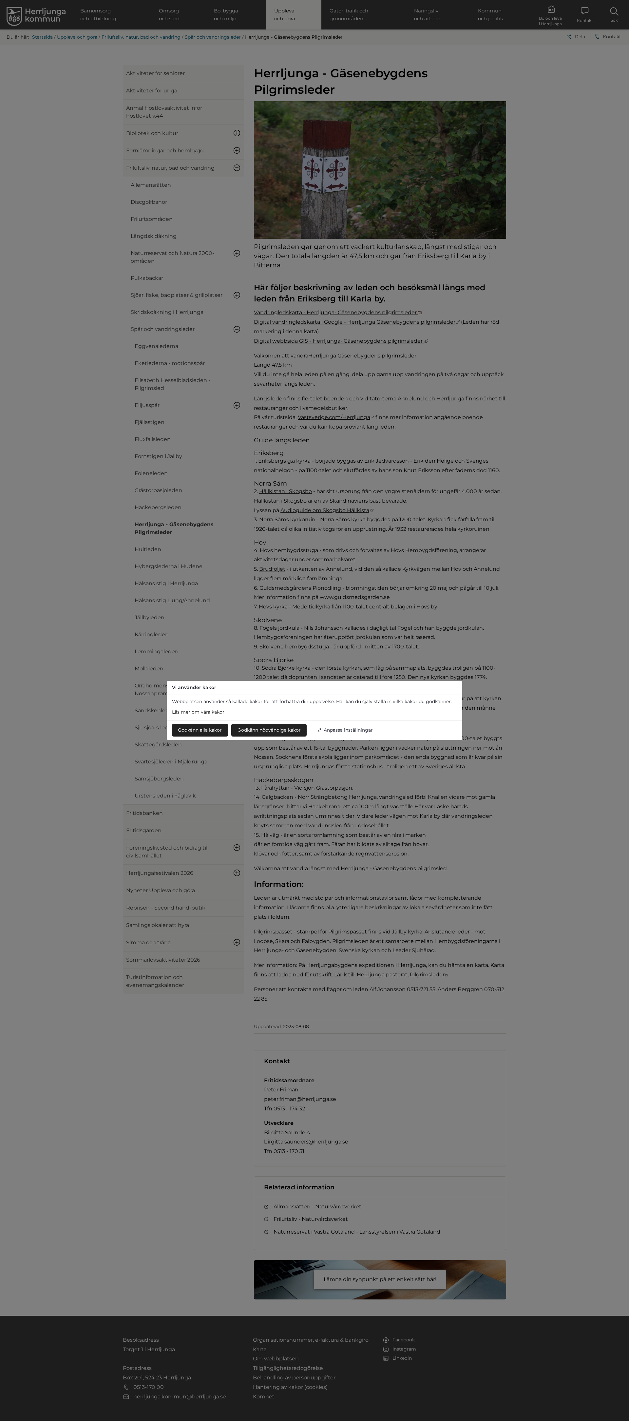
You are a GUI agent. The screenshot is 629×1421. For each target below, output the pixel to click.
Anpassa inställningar (348, 730)
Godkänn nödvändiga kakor (269, 730)
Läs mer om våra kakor (198, 712)
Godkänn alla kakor (200, 730)
